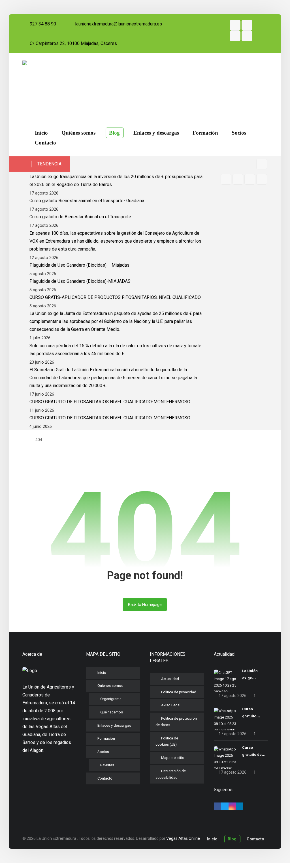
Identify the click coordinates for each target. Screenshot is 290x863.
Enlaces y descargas (114, 725)
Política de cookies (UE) (166, 741)
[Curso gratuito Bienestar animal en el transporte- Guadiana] (225, 719)
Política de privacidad (178, 692)
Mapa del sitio (172, 758)
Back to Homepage (145, 604)
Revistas (107, 765)
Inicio (101, 672)
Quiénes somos (110, 685)
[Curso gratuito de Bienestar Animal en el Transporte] (225, 757)
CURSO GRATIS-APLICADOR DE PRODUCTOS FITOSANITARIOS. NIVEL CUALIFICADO (115, 297)
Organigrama (110, 699)
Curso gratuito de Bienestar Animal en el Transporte (80, 216)
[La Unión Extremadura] (52, 84)
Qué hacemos (111, 712)
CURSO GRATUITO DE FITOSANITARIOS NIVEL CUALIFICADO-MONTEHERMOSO (109, 401)
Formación (106, 738)
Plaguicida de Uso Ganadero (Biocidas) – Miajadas (79, 265)
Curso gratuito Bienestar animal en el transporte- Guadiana (86, 200)
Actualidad (170, 679)
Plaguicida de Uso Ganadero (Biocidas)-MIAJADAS (80, 281)
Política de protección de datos (176, 721)
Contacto (104, 778)
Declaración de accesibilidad (170, 774)
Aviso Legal (170, 705)
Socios (103, 752)
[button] (235, 25)
